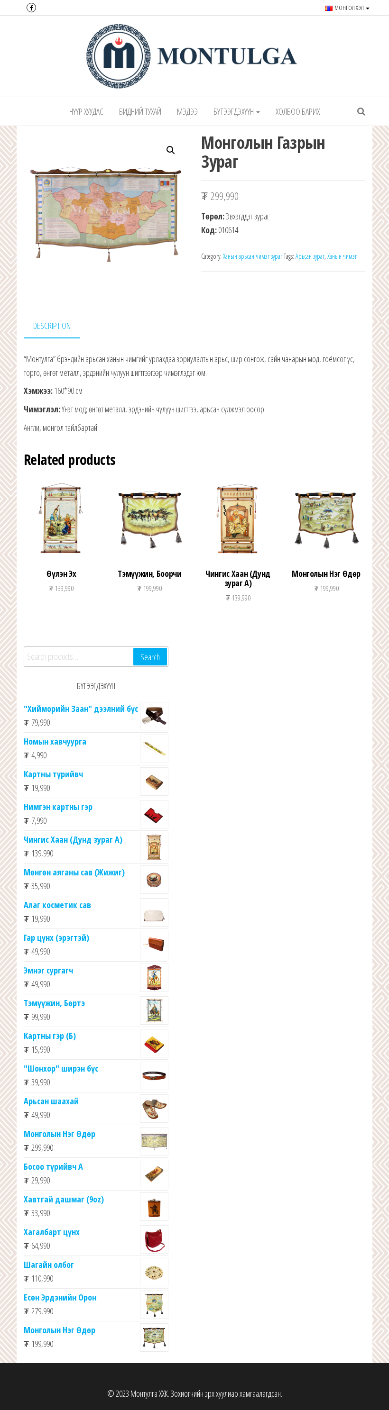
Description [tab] (52, 325)
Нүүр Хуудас (86, 111)
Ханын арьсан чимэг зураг (252, 256)
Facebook (31, 7)
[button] (170, 150)
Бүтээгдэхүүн (234, 111)
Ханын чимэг (342, 256)
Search (150, 657)
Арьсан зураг (310, 256)
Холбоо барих (298, 111)
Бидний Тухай (140, 111)
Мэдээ (187, 111)
